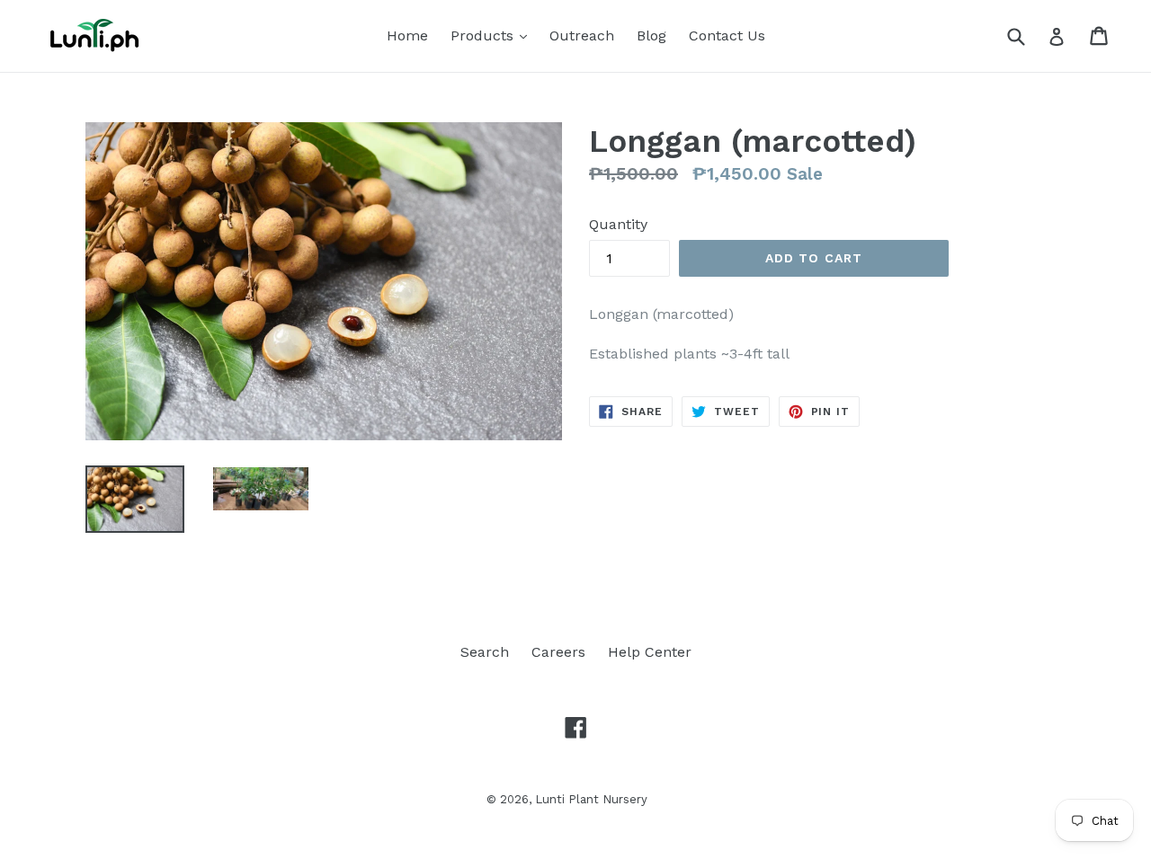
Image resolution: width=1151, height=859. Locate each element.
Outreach (581, 35)
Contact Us (727, 35)
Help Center (649, 651)
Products (493, 35)
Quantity (618, 224)
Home (407, 35)
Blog (651, 35)
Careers (558, 651)
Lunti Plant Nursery (591, 799)
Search (484, 651)
